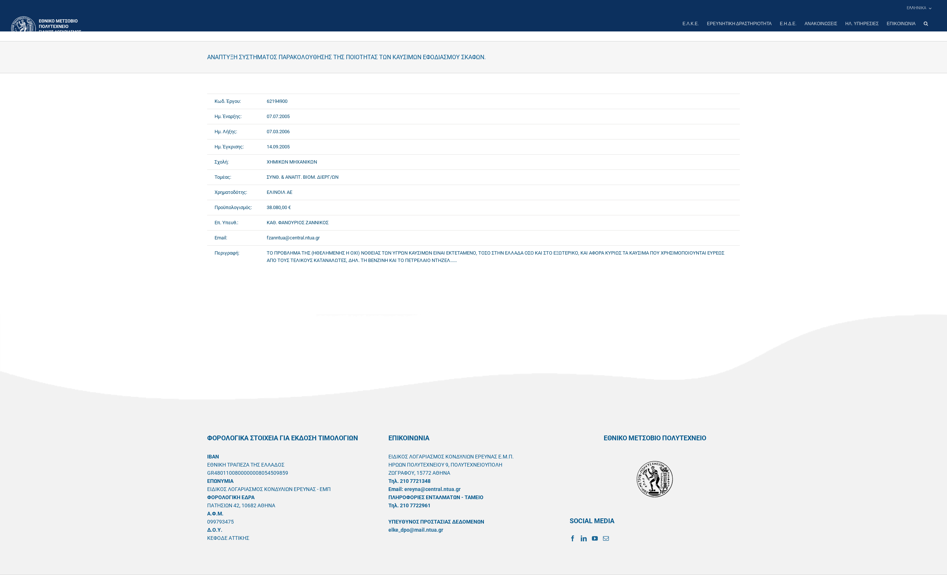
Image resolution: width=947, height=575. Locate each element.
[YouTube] (595, 538)
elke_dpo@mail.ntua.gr (415, 530)
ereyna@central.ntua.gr (432, 489)
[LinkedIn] (584, 538)
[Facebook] (573, 538)
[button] (926, 23)
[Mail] (606, 538)
